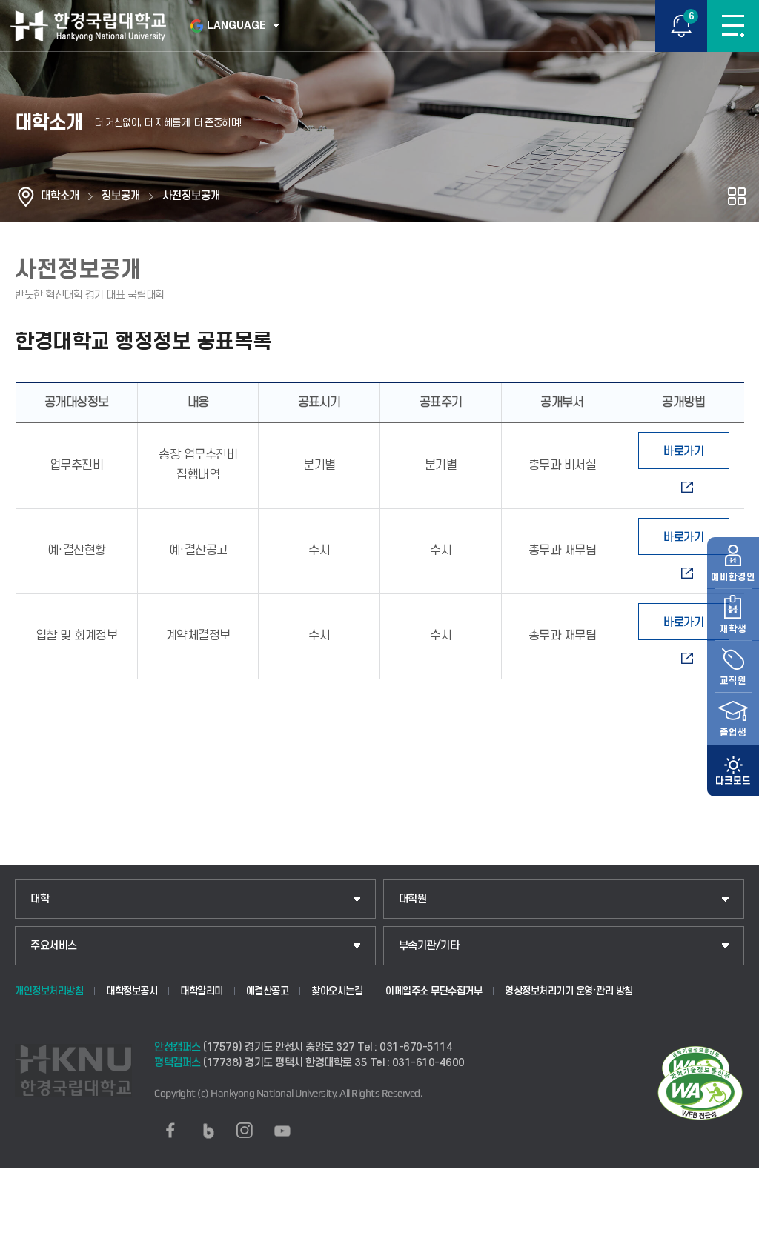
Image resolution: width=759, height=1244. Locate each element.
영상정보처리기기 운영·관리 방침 (569, 991)
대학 (39, 899)
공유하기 (736, 196)
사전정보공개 (191, 196)
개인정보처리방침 (49, 991)
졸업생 (733, 733)
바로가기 (683, 451)
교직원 (733, 681)
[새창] (170, 1130)
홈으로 (26, 196)
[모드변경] (733, 770)
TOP (733, 1232)
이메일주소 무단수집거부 (433, 991)
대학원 (413, 899)
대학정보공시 (131, 991)
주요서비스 (53, 945)
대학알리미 (201, 991)
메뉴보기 (733, 26)
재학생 (733, 629)
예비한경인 (733, 577)
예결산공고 (267, 991)
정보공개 (121, 196)
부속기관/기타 (429, 945)
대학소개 (60, 196)
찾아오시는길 (336, 991)
